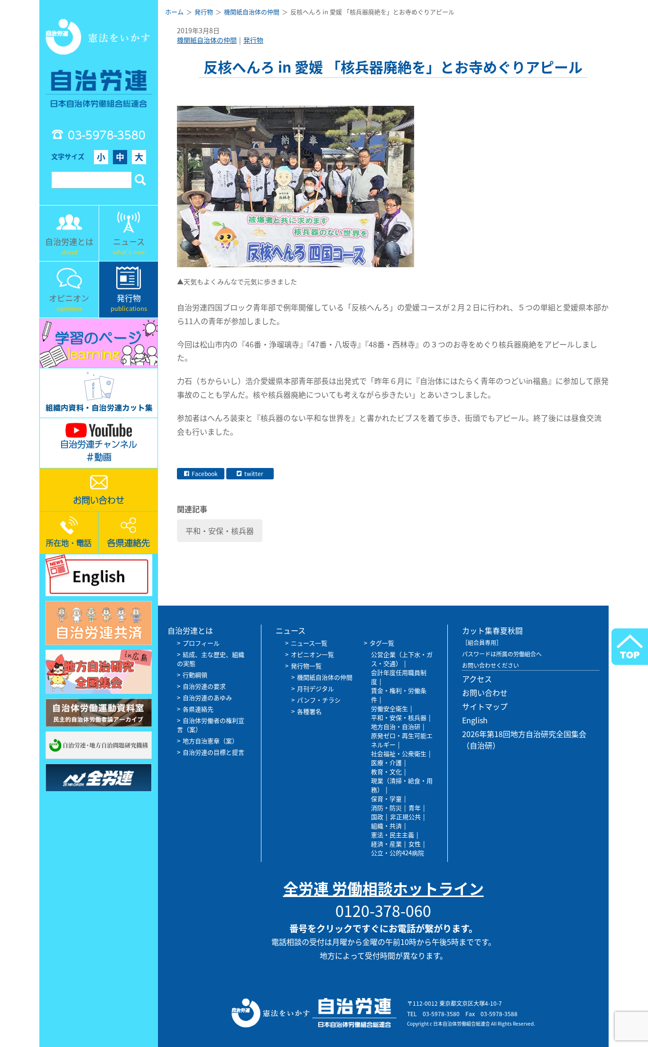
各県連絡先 (198, 708)
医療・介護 (386, 762)
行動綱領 (195, 674)
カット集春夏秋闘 (492, 630)
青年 (414, 807)
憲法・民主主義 (392, 834)
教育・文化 (386, 771)
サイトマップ (485, 706)
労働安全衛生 (389, 708)
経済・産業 (386, 843)
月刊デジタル (315, 688)
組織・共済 (386, 825)
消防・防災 (386, 807)
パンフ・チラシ (319, 699)
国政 (377, 816)
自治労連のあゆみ (207, 697)
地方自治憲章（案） (210, 740)
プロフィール (201, 642)
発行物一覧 (306, 665)
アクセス (477, 678)
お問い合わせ (485, 692)
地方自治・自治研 (395, 726)
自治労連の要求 (204, 686)
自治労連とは (190, 630)
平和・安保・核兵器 (219, 530)
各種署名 (309, 711)
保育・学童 (386, 798)
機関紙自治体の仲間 (207, 40)
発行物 (253, 40)
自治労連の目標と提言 (213, 752)
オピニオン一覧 (312, 654)
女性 (414, 843)
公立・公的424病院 (397, 852)
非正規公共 (405, 816)
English (475, 720)
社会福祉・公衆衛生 (398, 753)
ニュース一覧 (309, 642)
